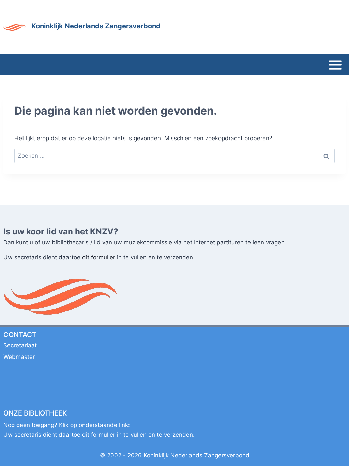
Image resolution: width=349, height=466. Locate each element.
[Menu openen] (335, 64)
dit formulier (98, 257)
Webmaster (19, 356)
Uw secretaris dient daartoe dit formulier (99, 434)
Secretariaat (20, 345)
